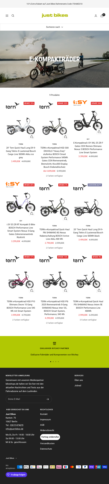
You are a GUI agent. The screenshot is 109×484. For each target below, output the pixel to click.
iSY (88, 139)
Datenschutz (46, 449)
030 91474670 (16, 425)
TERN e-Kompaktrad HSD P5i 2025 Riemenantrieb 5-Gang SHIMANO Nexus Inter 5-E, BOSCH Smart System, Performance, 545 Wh (54, 308)
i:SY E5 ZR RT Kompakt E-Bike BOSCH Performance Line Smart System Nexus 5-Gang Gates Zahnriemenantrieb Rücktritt (21, 231)
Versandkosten (47, 443)
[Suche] (13, 15)
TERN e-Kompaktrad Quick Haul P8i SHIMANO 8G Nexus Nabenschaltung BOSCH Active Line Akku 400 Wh (54, 234)
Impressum (45, 419)
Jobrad (78, 385)
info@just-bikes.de (14, 429)
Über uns (79, 380)
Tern (21, 144)
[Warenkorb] (101, 15)
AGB (42, 425)
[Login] (96, 16)
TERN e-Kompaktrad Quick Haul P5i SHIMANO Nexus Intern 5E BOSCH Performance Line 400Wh (88, 306)
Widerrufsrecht (47, 430)
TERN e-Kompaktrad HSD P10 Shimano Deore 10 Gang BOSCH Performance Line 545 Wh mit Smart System (21, 306)
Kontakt (44, 414)
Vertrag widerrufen (50, 437)
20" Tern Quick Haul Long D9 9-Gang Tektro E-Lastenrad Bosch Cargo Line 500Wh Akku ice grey (21, 153)
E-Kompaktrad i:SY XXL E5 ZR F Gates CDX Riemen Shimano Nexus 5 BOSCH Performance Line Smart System (88, 148)
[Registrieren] (48, 399)
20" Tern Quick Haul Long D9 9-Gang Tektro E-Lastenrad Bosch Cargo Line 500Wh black (88, 232)
